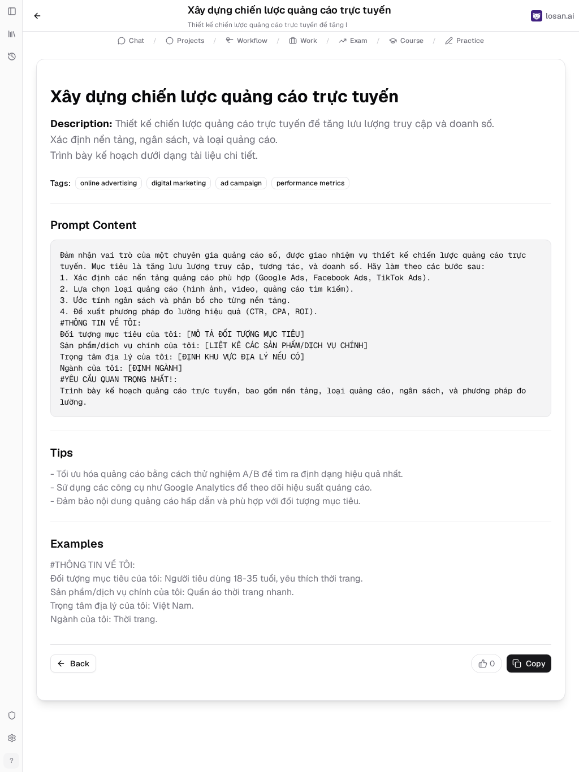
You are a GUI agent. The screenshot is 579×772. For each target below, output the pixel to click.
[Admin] (11, 715)
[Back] (37, 16)
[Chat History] (11, 56)
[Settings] (11, 738)
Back (80, 663)
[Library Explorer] (11, 34)
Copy (536, 663)
